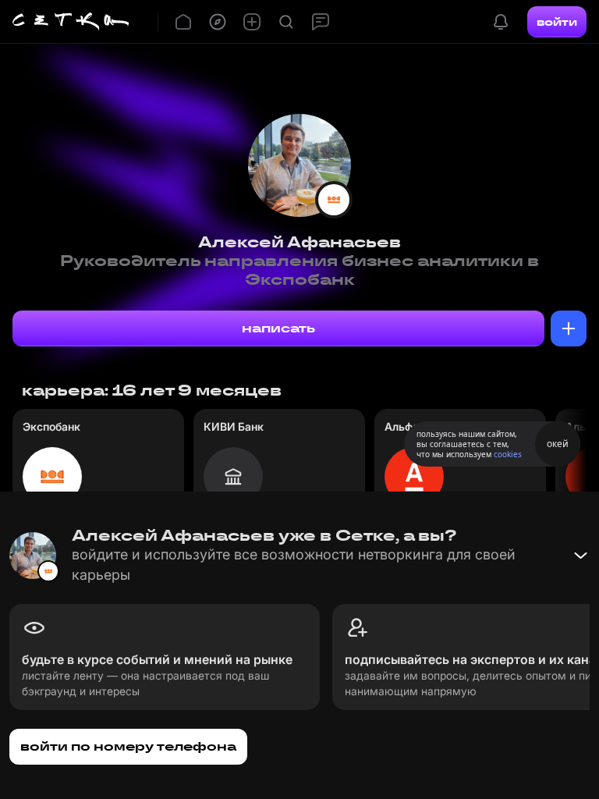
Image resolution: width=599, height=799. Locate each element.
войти (557, 22)
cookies (508, 454)
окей (558, 443)
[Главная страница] (70, 21)
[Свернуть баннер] (580, 555)
